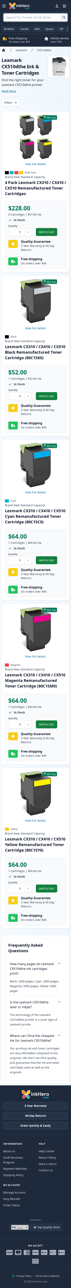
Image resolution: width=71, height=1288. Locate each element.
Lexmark (21, 50)
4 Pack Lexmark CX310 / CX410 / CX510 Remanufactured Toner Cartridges (35, 188)
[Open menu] (4, 6)
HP (61, 29)
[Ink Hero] (19, 6)
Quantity (13, 226)
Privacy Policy (24, 1276)
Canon (24, 29)
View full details (35, 164)
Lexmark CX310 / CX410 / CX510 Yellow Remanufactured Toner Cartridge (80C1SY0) (35, 844)
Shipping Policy (13, 1175)
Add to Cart (48, 233)
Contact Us (46, 1170)
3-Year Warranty (35, 1106)
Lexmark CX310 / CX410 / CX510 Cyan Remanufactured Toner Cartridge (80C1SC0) (35, 516)
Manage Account (14, 1192)
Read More (9, 91)
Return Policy (47, 1157)
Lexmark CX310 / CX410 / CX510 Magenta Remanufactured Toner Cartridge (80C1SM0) (35, 680)
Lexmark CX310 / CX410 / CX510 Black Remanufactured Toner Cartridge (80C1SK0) (35, 352)
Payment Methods (15, 1169)
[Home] (4, 50)
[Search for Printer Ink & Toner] (64, 17)
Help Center (46, 1151)
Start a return (48, 1164)
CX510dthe (44, 50)
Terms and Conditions (47, 1276)
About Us (9, 1151)
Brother (9, 29)
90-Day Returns (35, 1116)
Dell (37, 29)
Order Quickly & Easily (35, 1125)
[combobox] (35, 17)
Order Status (11, 1205)
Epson (50, 29)
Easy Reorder (12, 1199)
